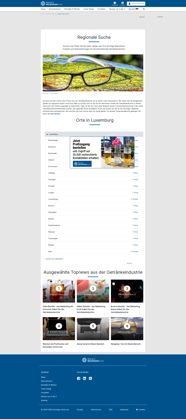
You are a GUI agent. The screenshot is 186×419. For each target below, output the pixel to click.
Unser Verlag (89, 9)
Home (43, 14)
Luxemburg (53, 134)
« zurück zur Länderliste (54, 259)
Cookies (141, 409)
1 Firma (135, 147)
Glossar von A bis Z (117, 9)
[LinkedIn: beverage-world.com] (84, 378)
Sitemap (44, 400)
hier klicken (55, 114)
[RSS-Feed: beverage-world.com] (90, 378)
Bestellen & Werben (72, 9)
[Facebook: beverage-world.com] (78, 378)
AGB (110, 409)
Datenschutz (96, 409)
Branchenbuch (54, 9)
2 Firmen (134, 140)
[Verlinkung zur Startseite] (51, 3)
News (43, 9)
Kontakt (80, 409)
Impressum (124, 409)
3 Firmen (134, 199)
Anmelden (101, 9)
